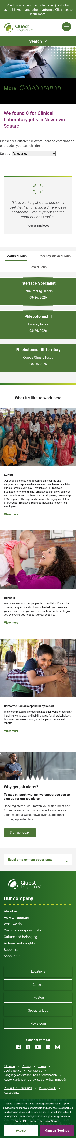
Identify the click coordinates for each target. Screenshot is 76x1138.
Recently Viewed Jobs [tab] (55, 256)
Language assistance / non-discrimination (30, 1075)
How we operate (16, 917)
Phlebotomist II (38, 316)
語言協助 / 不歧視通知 (18, 1088)
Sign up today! (20, 832)
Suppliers (11, 949)
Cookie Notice (12, 1070)
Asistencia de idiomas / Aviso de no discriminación (35, 1079)
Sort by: (5, 153)
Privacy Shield (47, 1088)
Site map (9, 1066)
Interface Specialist (38, 283)
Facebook (18, 1047)
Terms (42, 1066)
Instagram (57, 1047)
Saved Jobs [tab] (38, 267)
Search (35, 41)
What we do (13, 923)
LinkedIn (48, 1047)
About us (11, 911)
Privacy (26, 1066)
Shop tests (12, 955)
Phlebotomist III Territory (38, 349)
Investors (38, 997)
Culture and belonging (20, 936)
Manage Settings (56, 1130)
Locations (38, 971)
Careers (38, 984)
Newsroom (38, 1023)
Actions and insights (19, 943)
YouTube (38, 1047)
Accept (21, 1130)
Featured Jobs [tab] (16, 256)
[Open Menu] (66, 26)
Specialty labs (38, 1010)
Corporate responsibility (22, 930)
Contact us (35, 1070)
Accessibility (11, 1092)
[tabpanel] (38, 322)
